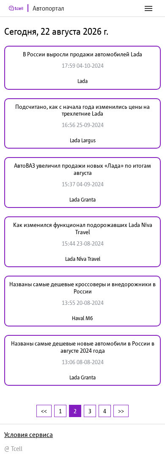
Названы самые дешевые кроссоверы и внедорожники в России (82, 288)
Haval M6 (82, 318)
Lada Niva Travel (82, 259)
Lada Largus (83, 140)
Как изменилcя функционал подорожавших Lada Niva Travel (82, 228)
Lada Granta (82, 199)
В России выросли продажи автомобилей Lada (82, 54)
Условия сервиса (28, 434)
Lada (82, 81)
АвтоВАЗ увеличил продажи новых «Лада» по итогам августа (82, 169)
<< (44, 411)
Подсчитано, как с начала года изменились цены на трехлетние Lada (82, 110)
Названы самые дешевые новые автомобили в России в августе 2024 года (82, 347)
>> (121, 411)
